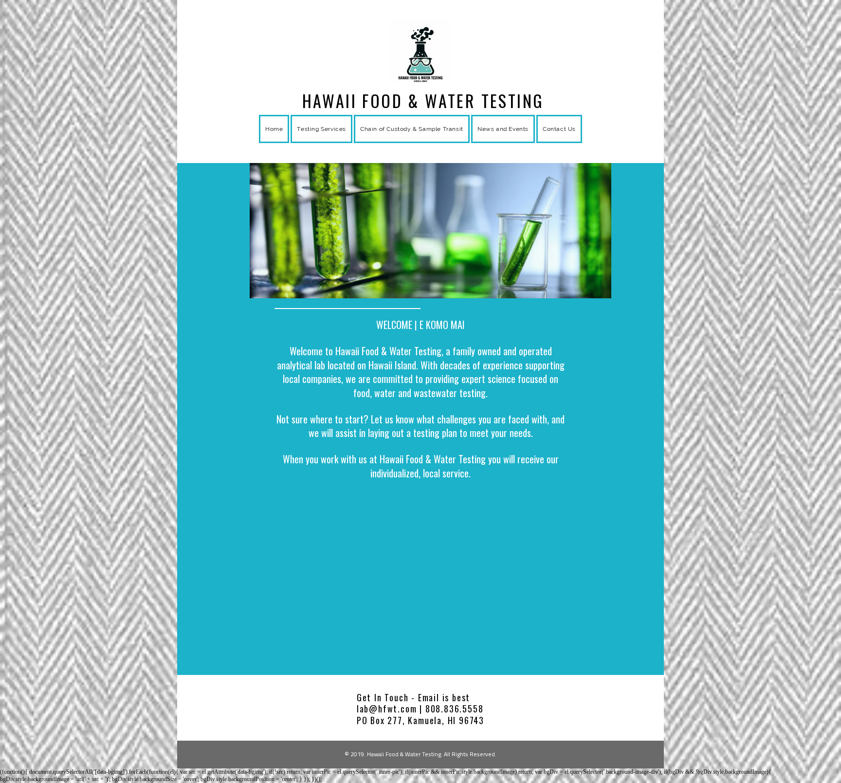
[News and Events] (503, 141)
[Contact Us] (559, 141)
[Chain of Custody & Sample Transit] (412, 141)
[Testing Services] (321, 141)
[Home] (274, 141)
